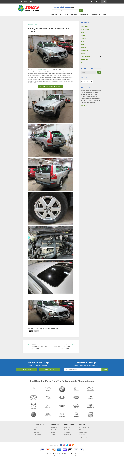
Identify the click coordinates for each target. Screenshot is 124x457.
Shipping (53, 432)
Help (32, 1)
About (104, 14)
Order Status (67, 432)
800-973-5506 (24, 1)
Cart (104, 1)
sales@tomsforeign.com (84, 437)
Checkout (66, 437)
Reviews (83, 53)
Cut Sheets (36, 432)
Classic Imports (84, 32)
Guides (82, 41)
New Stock (83, 47)
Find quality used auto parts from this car (50, 86)
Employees (83, 38)
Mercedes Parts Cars (35, 24)
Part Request (84, 14)
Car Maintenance (85, 29)
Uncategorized (84, 59)
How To (82, 44)
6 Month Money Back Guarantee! (63, 7)
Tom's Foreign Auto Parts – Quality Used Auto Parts (28, 8)
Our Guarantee (95, 14)
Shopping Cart (67, 434)
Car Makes (53, 14)
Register (70, 429)
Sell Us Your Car (37, 437)
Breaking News (84, 26)
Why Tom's (74, 14)
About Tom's (54, 427)
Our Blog (53, 437)
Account (95, 1)
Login (65, 429)
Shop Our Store (84, 105)
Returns (53, 434)
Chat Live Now (49, 369)
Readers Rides (84, 50)
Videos (82, 62)
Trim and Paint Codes (86, 56)
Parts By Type (64, 14)
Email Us (36, 427)
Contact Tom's (54, 429)
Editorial (83, 35)
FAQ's (35, 429)
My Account (67, 427)
